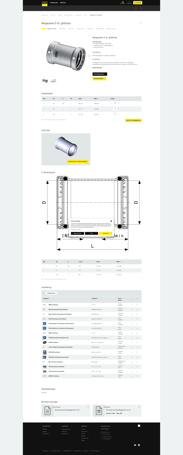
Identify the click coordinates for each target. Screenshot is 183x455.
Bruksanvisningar (111, 28)
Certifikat (45, 298)
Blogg (83, 440)
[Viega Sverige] (44, 2)
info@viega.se (106, 438)
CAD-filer (70, 28)
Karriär (83, 433)
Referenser (84, 431)
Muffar (85, 15)
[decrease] (111, 103)
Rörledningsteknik (68, 15)
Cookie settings (95, 451)
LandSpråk (119, 299)
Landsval (85, 451)
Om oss (83, 429)
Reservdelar (46, 433)
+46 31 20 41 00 (107, 436)
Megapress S (78, 15)
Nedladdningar (100, 28)
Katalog (60, 15)
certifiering (90, 28)
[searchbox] (90, 8)
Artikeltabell (62, 28)
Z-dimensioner (80, 28)
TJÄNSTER (65, 426)
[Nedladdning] (132, 298)
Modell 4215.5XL (51, 28)
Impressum (46, 451)
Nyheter (45, 429)
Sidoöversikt (77, 451)
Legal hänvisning (55, 451)
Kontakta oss (84, 438)
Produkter (53, 15)
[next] (88, 56)
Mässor (83, 436)
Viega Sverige (44, 15)
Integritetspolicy (67, 451)
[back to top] (139, 426)
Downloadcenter (66, 429)
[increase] (119, 103)
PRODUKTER (46, 426)
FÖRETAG (84, 426)
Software (64, 431)
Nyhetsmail (65, 433)
